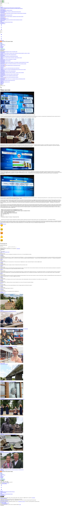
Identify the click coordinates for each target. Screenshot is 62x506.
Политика (19, 7)
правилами (18, 248)
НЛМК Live (2, 82)
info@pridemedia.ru (4, 503)
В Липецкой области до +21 (4, 18)
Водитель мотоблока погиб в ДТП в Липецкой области (8, 54)
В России (1, 23)
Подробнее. (33, 497)
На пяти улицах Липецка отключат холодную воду (7, 80)
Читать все (1, 67)
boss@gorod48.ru (4, 483)
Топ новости (2, 22)
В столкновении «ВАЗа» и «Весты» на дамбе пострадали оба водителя (10, 11)
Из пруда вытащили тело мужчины (5, 60)
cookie (20, 504)
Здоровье (16, 7)
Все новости (2, 40)
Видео (1, 21)
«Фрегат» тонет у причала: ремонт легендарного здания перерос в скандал (11, 57)
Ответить (1, 259)
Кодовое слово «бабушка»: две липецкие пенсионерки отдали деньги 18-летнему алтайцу (13, 63)
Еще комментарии (3, 292)
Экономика (2, 46)
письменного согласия (21, 501)
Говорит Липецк (2, 49)
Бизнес (11, 7)
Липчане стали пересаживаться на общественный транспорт (9, 56)
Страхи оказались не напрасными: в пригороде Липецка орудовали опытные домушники (13, 13)
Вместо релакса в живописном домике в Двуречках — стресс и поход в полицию (12, 72)
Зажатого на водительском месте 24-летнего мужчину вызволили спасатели (11, 19)
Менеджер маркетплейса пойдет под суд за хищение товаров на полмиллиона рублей (12, 78)
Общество (1, 7)
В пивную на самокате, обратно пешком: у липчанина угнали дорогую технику (11, 16)
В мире (4, 23)
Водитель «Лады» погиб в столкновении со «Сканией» (8, 59)
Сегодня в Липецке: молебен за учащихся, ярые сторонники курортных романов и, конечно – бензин (15, 53)
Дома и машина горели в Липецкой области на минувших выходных (10, 65)
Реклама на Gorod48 (3, 502)
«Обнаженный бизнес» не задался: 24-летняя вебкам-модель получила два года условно (13, 69)
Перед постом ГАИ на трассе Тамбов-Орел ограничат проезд (9, 75)
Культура (13, 7)
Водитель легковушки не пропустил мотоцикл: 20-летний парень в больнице (11, 8)
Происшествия (5, 7)
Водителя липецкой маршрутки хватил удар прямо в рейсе (8, 51)
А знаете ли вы (2, 48)
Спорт (9, 7)
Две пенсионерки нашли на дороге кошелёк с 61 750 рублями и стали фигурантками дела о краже (14, 62)
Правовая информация (3, 498)
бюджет (1, 223)
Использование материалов (4, 500)
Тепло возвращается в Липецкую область (6, 10)
